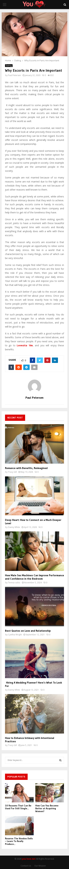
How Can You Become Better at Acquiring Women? (46, 808)
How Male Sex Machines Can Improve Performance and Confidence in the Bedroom (34, 577)
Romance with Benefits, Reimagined (26, 468)
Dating (9, 65)
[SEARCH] (60, 760)
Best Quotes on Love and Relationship (28, 630)
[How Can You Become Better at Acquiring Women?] (49, 792)
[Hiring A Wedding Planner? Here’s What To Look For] (34, 658)
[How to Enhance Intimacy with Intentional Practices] (34, 714)
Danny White (14, 527)
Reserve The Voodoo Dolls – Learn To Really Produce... (19, 841)
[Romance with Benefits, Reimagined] (34, 444)
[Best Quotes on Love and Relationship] (34, 606)
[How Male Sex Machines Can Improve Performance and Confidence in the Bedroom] (34, 551)
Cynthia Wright (15, 634)
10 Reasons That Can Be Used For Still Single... (18, 807)
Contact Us (26, 865)
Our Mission (40, 865)
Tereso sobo (14, 582)
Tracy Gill (12, 472)
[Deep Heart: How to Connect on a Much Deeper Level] (34, 496)
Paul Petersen (14, 75)
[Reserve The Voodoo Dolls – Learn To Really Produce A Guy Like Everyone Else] (19, 825)
